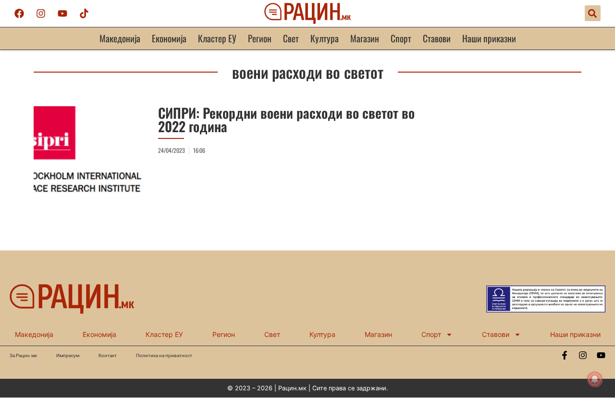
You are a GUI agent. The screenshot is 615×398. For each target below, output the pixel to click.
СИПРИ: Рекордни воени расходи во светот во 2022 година (286, 119)
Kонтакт (107, 355)
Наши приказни (489, 38)
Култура (324, 38)
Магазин (364, 38)
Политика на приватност (164, 355)
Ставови (437, 38)
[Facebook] (19, 13)
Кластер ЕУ (217, 38)
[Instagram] (40, 13)
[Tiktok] (84, 13)
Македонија (119, 38)
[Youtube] (62, 13)
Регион (259, 38)
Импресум (67, 355)
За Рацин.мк (23, 355)
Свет (291, 38)
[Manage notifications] (595, 379)
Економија (169, 38)
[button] (593, 13)
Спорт (401, 38)
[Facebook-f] (564, 355)
